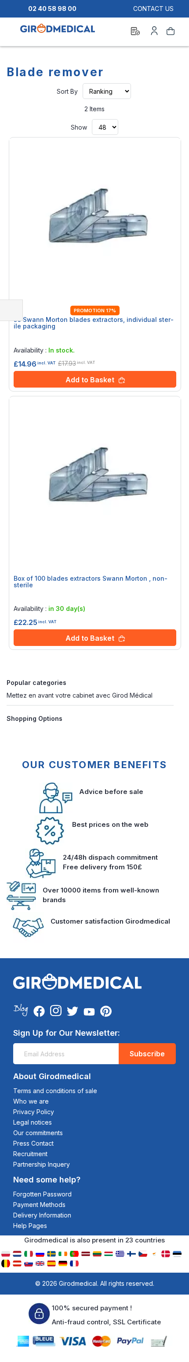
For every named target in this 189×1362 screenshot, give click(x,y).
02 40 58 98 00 (52, 8)
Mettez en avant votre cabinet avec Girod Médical (80, 695)
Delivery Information (42, 1215)
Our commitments (38, 1132)
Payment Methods (39, 1204)
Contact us (153, 8)
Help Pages (30, 1225)
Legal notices (32, 1122)
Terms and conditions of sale (55, 1090)
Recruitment (30, 1153)
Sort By (67, 91)
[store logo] (57, 32)
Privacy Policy (33, 1111)
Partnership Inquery (41, 1164)
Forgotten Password (42, 1194)
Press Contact (33, 1143)
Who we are (31, 1101)
